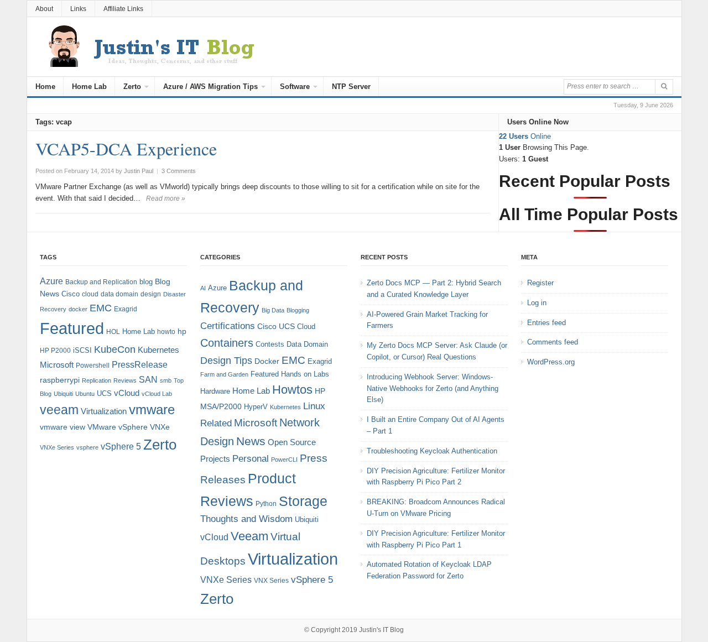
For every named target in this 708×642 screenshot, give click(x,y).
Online (525, 136)
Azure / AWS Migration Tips (210, 86)
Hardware (215, 391)
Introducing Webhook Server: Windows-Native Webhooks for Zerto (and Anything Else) (432, 388)
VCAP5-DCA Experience (126, 148)
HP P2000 (55, 350)
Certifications (227, 326)
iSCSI (82, 350)
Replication (96, 380)
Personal (250, 458)
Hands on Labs (305, 374)
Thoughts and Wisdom (246, 519)
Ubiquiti (63, 393)
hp (182, 331)
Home (45, 86)
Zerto (132, 86)
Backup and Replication (101, 282)
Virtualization (104, 411)
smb (165, 380)
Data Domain (307, 344)
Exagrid (125, 309)
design (150, 294)
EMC (101, 308)
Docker (266, 361)
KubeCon (115, 349)
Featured (72, 328)
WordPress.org (551, 362)
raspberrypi (60, 380)
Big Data (273, 310)
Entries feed (546, 323)
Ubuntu (85, 393)
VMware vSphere (117, 427)
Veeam (249, 536)
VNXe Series (57, 447)
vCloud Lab (157, 393)
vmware (152, 410)
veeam (59, 410)
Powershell (93, 365)
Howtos (292, 389)
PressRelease (140, 364)
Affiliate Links (123, 9)
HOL (113, 332)
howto (166, 332)
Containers (226, 343)
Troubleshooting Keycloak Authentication (432, 451)
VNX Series (271, 580)
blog (146, 282)
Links (78, 9)
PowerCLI (284, 459)
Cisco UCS (276, 326)
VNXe (160, 426)
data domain (119, 294)
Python (266, 503)
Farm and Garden (224, 374)
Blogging (298, 310)
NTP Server (351, 86)
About (44, 9)
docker (78, 309)
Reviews (125, 380)
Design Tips (226, 360)
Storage (303, 501)
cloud (90, 294)
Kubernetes (158, 349)
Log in (536, 303)
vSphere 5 (121, 446)
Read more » (165, 198)
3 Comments (179, 171)
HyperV (256, 407)
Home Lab (89, 86)
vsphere (87, 447)
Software (295, 86)
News (251, 441)
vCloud (126, 393)
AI (203, 288)
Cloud (306, 326)
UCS (104, 393)
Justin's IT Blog (381, 630)
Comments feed (552, 342)
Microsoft (57, 365)
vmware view (62, 426)
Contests (270, 344)
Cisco (70, 294)
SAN (148, 379)
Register (540, 283)
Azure (51, 281)
